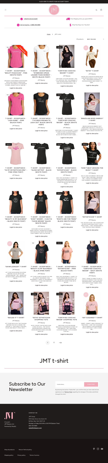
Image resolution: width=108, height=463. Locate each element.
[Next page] (60, 343)
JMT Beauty (7, 424)
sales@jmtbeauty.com (35, 428)
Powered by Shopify (10, 426)
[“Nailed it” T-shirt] (15, 303)
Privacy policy (21, 455)
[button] (5, 9)
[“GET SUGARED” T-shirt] (92, 303)
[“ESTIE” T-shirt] (92, 56)
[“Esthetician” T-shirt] (92, 202)
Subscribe (91, 384)
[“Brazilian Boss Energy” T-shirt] (92, 104)
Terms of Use (68, 392)
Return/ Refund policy (25, 449)
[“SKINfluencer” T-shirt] (15, 252)
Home (48, 34)
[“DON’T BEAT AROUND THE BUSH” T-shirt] (92, 153)
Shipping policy (8, 455)
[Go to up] (105, 460)
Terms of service (34, 455)
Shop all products (9, 449)
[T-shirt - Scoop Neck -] (15, 56)
